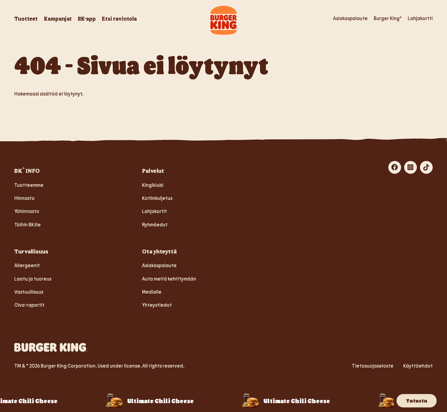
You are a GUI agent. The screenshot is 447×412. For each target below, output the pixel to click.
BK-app (87, 18)
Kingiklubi (152, 185)
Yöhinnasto (26, 211)
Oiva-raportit (29, 305)
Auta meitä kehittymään (169, 278)
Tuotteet (26, 18)
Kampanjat (58, 18)
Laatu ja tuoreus (32, 278)
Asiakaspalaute (350, 18)
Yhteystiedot (157, 305)
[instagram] (410, 167)
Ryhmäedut (155, 224)
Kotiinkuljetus (157, 198)
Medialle (151, 292)
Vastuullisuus (28, 292)
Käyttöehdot (418, 365)
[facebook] (394, 167)
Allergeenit (27, 265)
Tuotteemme (28, 185)
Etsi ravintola (119, 18)
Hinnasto (24, 198)
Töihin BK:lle (27, 224)
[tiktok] (426, 167)
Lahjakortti (420, 18)
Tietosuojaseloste (372, 365)
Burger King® (388, 18)
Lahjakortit (154, 211)
